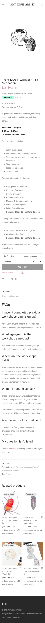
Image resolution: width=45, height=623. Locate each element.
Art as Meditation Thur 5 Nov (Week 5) (31, 571)
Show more (6, 537)
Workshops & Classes (10, 471)
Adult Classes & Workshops (22, 467)
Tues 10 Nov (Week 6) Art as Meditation (30, 520)
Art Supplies (9, 256)
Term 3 (36, 467)
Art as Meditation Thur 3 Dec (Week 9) (9, 520)
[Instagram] (6, 604)
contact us (13, 449)
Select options (6, 533)
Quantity (7, 262)
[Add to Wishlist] (4, 279)
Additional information (11, 296)
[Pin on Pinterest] (16, 279)
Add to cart (22, 267)
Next (42, 41)
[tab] (22, 291)
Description (7, 291)
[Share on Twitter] (12, 279)
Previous (2, 41)
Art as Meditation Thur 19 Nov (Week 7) (9, 571)
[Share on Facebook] (8, 279)
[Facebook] (2, 604)
